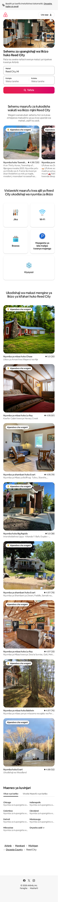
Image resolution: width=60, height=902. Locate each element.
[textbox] (16, 81)
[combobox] (29, 71)
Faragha (23, 888)
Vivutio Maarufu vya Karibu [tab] (35, 793)
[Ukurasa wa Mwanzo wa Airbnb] (5, 14)
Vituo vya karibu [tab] (10, 793)
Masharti (34, 888)
